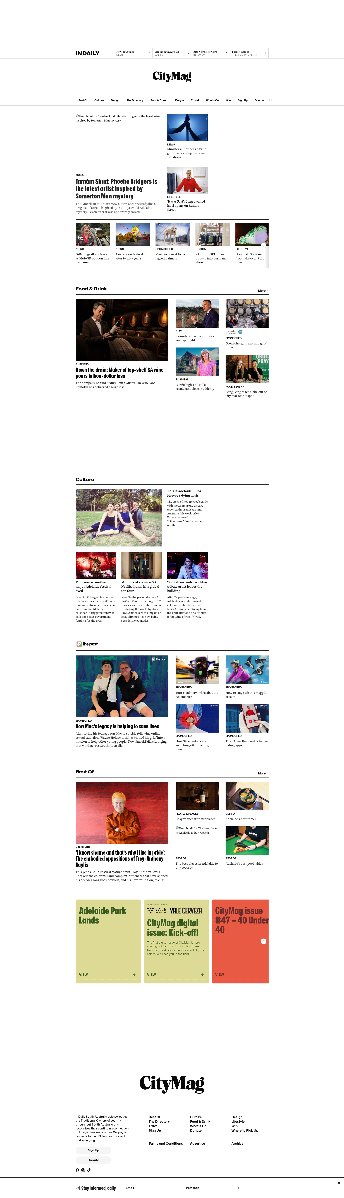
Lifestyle (179, 100)
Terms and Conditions (166, 1143)
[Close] (339, 1183)
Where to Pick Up (244, 1130)
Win (228, 100)
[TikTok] (89, 1170)
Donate (259, 100)
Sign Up (243, 100)
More (262, 290)
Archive (237, 1143)
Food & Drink (158, 100)
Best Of (82, 100)
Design (115, 100)
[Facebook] (77, 1170)
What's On (212, 100)
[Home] (95, 53)
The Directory (135, 100)
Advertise (197, 1143)
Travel (195, 100)
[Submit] (236, 1188)
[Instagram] (83, 1170)
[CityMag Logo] (172, 76)
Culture (99, 100)
